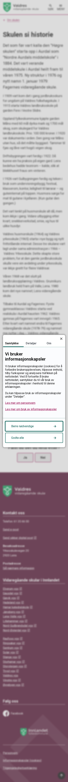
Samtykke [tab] (12, 343)
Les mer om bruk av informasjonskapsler (31, 409)
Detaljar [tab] (31, 343)
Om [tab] (49, 343)
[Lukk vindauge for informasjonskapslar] (61, 338)
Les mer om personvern (20, 402)
